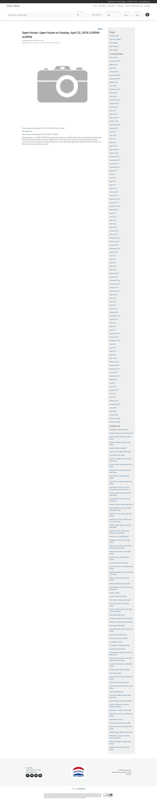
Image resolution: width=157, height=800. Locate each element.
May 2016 (112, 220)
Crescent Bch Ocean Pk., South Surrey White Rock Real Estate (119, 488)
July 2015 (112, 256)
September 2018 (114, 125)
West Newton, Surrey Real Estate (119, 723)
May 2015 (112, 263)
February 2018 (114, 150)
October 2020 (113, 104)
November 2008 (114, 422)
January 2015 (113, 277)
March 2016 (113, 227)
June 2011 (112, 387)
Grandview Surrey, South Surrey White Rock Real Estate (119, 532)
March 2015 (113, 270)
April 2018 (112, 142)
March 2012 (113, 358)
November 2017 (114, 160)
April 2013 (112, 330)
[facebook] (28, 775)
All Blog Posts (113, 36)
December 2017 (114, 157)
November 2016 (114, 199)
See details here (27, 131)
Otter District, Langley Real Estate (120, 600)
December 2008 (114, 418)
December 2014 (114, 280)
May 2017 (112, 181)
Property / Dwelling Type (113, 12)
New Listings (113, 43)
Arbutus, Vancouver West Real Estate (121, 433)
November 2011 (114, 369)
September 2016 (114, 206)
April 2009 (112, 411)
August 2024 (113, 82)
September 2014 (114, 291)
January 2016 (113, 234)
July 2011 (112, 383)
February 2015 (114, 273)
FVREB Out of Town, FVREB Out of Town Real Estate (120, 520)
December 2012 (114, 334)
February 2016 (114, 231)
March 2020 (113, 107)
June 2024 (112, 86)
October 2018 (113, 121)
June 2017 (112, 178)
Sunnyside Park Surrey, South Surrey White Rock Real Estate (120, 659)
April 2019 (112, 111)
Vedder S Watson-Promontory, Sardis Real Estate (119, 705)
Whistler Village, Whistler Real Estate (120, 732)
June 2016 (112, 217)
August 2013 (113, 319)
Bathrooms (137, 12)
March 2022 (113, 93)
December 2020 (114, 100)
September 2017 (114, 167)
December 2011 (114, 365)
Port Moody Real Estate (117, 626)
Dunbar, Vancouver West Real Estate (121, 504)
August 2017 (113, 171)
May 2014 (112, 302)
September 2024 (114, 79)
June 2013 (112, 323)
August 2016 (113, 210)
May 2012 (112, 351)
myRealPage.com (81, 789)
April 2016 (112, 224)
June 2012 (112, 348)
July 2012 (112, 344)
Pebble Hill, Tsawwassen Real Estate (121, 622)
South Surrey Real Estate (117, 649)
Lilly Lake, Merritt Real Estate (118, 563)
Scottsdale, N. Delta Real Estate (119, 645)
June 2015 (112, 259)
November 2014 (114, 284)
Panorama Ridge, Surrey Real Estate (120, 618)
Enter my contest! (115, 39)
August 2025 (113, 65)
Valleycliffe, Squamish (116, 692)
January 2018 (113, 153)
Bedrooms (126, 12)
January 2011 (113, 390)
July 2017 (112, 174)
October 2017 (113, 164)
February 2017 (114, 192)
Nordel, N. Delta (114, 593)
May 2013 (112, 326)
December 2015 (114, 238)
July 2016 (112, 213)
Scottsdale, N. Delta (115, 642)
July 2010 (112, 394)
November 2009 (114, 404)
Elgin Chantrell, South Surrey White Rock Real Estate (120, 509)
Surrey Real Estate (115, 673)
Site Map (147, 6)
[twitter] (32, 775)
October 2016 (113, 203)
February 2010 (114, 401)
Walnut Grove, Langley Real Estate (120, 710)
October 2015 (113, 245)
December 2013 (114, 316)
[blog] (40, 775)
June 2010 (112, 397)
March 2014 (113, 309)
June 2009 (112, 408)
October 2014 (113, 288)
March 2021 (113, 96)
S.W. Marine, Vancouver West (118, 638)
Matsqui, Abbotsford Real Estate (119, 584)
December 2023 (114, 89)
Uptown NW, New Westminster (119, 682)
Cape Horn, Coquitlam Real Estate (120, 452)
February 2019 (114, 118)
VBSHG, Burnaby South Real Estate (120, 701)
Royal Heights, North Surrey (118, 635)
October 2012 (113, 337)
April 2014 (112, 305)
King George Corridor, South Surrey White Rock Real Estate (44, 43)
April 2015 (112, 266)
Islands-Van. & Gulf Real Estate (119, 537)
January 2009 (113, 415)
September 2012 (114, 341)
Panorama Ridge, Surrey (117, 615)
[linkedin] (36, 775)
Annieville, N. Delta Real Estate (119, 430)
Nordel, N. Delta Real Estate (118, 596)
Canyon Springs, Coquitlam (117, 448)
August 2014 (113, 295)
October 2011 (113, 372)
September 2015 (114, 249)
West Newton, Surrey (116, 719)
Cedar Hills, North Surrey (117, 455)
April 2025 (112, 68)
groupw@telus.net (31, 772)
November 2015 (114, 242)
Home (95, 6)
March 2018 (113, 146)
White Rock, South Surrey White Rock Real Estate (119, 737)
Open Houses (113, 46)
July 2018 (112, 132)
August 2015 (113, 252)
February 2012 (114, 362)
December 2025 (114, 61)
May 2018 (112, 139)
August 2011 (113, 379)
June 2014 (112, 298)
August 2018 (113, 128)
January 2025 (113, 72)
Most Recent (113, 58)
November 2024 (114, 75)
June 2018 (112, 135)
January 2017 (113, 196)
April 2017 (112, 185)
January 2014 (113, 312)
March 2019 (113, 114)
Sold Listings (113, 50)
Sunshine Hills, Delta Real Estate (119, 670)
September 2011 (114, 376)
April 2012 (112, 355)
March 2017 (113, 188)
